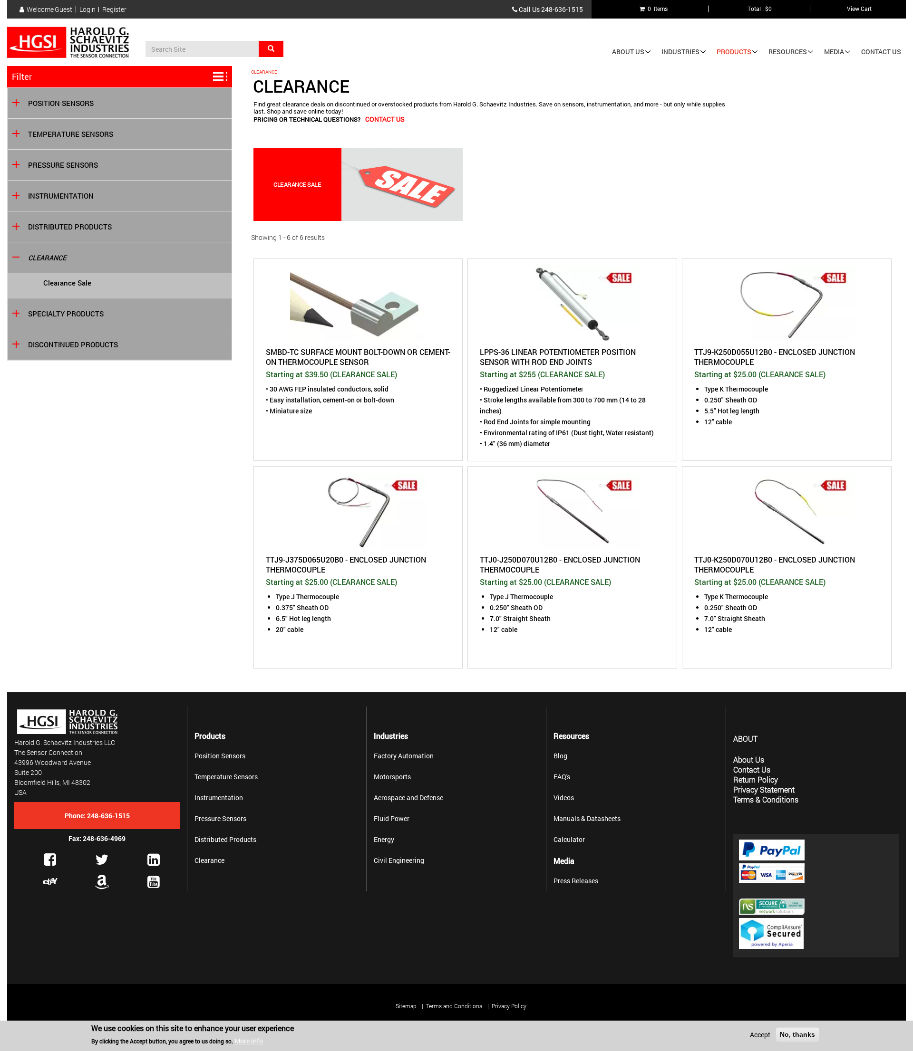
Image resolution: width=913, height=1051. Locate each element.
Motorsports (392, 776)
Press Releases (576, 880)
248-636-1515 (562, 9)
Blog (560, 755)
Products (734, 51)
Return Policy (755, 779)
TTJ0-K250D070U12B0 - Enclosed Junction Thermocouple (774, 564)
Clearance (47, 257)
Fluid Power (391, 818)
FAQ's (562, 776)
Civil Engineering (399, 860)
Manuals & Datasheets (587, 818)
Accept (760, 1034)
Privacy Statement (764, 789)
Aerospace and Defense (408, 797)
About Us (628, 51)
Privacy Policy (509, 1006)
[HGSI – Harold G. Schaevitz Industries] (71, 43)
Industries (680, 51)
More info (248, 1040)
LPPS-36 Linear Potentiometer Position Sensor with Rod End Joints (558, 357)
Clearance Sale (67, 282)
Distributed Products (70, 226)
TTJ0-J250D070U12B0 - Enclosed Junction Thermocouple (560, 564)
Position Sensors (61, 103)
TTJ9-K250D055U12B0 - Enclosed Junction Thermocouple (774, 357)
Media (834, 51)
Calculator (569, 839)
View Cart (859, 8)
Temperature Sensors (70, 134)
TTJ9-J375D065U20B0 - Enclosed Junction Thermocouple (346, 564)
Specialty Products (66, 313)
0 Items (656, 8)
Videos (564, 797)
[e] (50, 881)
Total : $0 (760, 8)
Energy (384, 839)
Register (114, 9)
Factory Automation (404, 755)
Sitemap (406, 1006)
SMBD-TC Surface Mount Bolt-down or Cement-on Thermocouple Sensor (358, 357)
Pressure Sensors (63, 165)
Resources (787, 51)
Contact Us (881, 51)
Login (87, 9)
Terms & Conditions (765, 799)
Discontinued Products (73, 344)
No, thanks (797, 1034)
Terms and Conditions (454, 1006)
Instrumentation (61, 196)
